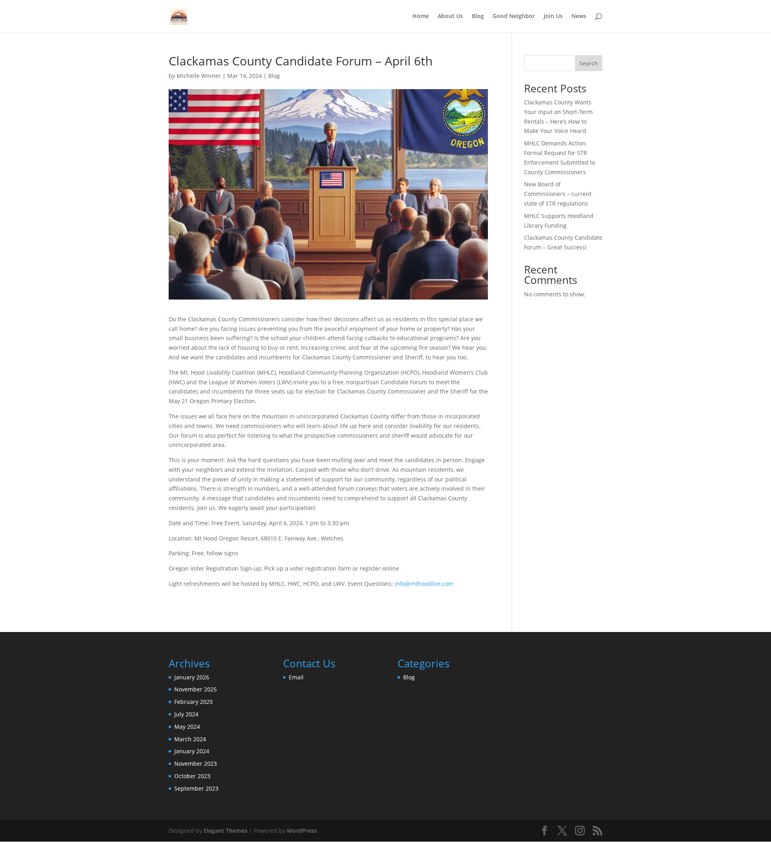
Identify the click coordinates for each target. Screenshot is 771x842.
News (578, 16)
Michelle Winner (199, 76)
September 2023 (196, 788)
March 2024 (190, 739)
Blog (478, 16)
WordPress (302, 830)
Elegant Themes (225, 830)
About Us (450, 16)
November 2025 (195, 689)
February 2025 (193, 701)
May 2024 (187, 726)
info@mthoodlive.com (424, 583)
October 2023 (192, 776)
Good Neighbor (514, 16)
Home (420, 16)
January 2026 (191, 677)
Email (296, 677)
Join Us (553, 16)
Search (588, 63)
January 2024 (191, 751)
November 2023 (195, 763)
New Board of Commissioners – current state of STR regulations (558, 193)
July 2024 (186, 714)
